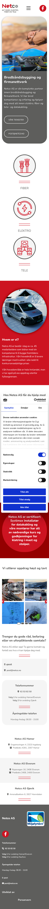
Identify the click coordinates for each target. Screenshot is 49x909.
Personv (22, 900)
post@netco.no (14, 670)
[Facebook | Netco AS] (42, 8)
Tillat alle (24, 492)
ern (29, 900)
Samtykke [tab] (9, 407)
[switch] (42, 463)
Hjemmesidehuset (25, 892)
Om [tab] (40, 407)
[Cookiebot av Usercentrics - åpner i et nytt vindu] (34, 400)
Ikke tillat (24, 507)
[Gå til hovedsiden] (10, 8)
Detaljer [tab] (24, 407)
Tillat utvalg (24, 499)
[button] (16, 120)
